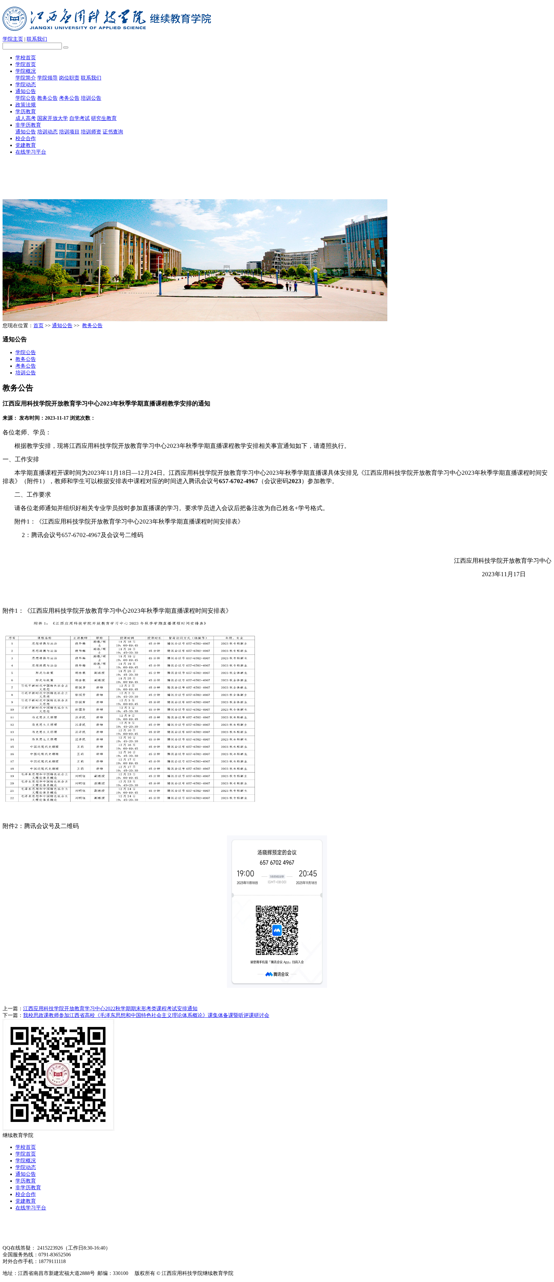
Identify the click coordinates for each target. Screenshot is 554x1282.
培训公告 (91, 98)
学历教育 (25, 111)
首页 (38, 325)
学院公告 (25, 98)
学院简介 (25, 78)
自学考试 (79, 118)
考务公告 (69, 98)
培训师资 (91, 131)
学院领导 (47, 78)
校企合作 (25, 138)
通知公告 (25, 91)
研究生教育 (104, 118)
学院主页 (13, 39)
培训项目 (69, 131)
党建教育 (25, 145)
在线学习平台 (30, 152)
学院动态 (25, 84)
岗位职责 (69, 78)
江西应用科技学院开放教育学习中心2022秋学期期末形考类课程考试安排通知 (110, 1008)
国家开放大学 (52, 118)
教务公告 (47, 98)
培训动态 (47, 131)
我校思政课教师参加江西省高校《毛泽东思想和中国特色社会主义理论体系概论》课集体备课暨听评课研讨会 (146, 1015)
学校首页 (25, 57)
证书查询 (113, 131)
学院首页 (25, 64)
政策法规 (25, 104)
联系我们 (37, 39)
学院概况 (25, 71)
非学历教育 (28, 125)
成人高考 (25, 118)
